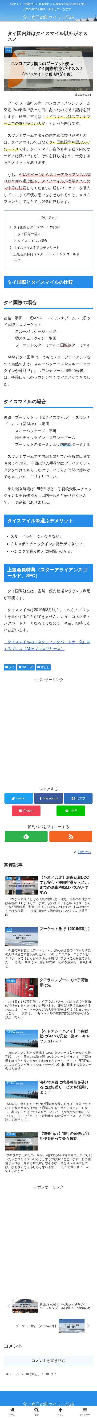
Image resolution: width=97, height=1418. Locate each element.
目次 (42, 218)
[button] (87, 785)
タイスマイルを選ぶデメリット (36, 247)
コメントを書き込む (48, 1361)
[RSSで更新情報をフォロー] (70, 836)
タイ (12, 667)
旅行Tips (27, 667)
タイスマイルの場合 (32, 241)
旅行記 (45, 667)
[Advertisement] (48, 731)
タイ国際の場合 (29, 234)
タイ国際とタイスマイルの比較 (36, 227)
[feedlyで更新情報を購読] (26, 836)
